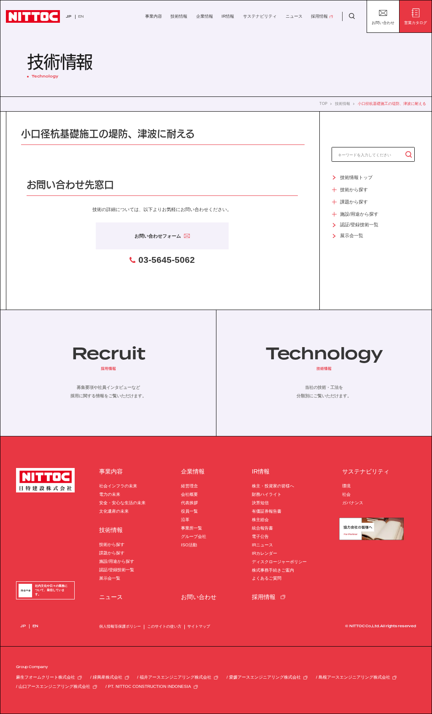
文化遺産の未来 (114, 511)
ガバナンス (352, 502)
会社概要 (189, 494)
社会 (346, 494)
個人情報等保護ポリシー (120, 626)
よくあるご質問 (266, 578)
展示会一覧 (109, 578)
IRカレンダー (264, 553)
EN (81, 16)
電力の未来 (109, 494)
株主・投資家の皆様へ (273, 486)
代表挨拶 (189, 502)
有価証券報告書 (266, 511)
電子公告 (260, 536)
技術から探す (111, 544)
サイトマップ (198, 626)
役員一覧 (189, 511)
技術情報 (342, 104)
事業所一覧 (191, 528)
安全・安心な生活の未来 (122, 502)
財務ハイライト (266, 494)
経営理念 (189, 486)
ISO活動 (189, 545)
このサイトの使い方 (164, 626)
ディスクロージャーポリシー (279, 561)
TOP (323, 104)
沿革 (185, 519)
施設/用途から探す (116, 561)
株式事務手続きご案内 (273, 570)
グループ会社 (193, 536)
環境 (346, 486)
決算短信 (260, 502)
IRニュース (262, 545)
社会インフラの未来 (118, 486)
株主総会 (260, 519)
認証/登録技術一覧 (116, 569)
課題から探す (111, 553)
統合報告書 (262, 528)
